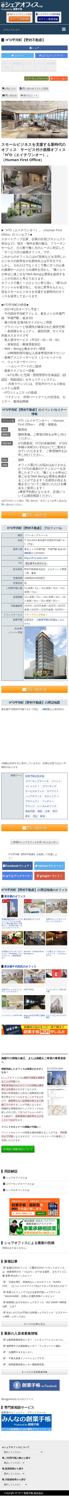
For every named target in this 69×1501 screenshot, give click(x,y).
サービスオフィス (34, 791)
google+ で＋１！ (51, 876)
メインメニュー (11, 29)
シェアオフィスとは (16, 1177)
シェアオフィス (33, 796)
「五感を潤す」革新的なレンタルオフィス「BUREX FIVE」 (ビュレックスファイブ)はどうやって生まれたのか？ (34, 1283)
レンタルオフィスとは (17, 1190)
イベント (40, 63)
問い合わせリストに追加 (35, 88)
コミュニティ (32, 786)
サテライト (53, 791)
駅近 (42, 816)
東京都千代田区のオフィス (20, 966)
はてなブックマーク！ (19, 876)
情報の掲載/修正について (19, 1149)
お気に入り (10, 88)
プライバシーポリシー (29, 1498)
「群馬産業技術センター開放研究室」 (26, 1364)
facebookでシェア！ (19, 866)
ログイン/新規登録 (19, 19)
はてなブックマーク (52, 55)
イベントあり (60, 78)
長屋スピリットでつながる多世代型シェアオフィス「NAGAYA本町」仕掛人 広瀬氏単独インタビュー (31, 1294)
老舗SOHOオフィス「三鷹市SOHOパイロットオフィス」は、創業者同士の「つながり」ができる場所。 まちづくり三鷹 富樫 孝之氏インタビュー (34, 1271)
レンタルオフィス (47, 806)
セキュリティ (52, 796)
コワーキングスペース (36, 78)
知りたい (30, 95)
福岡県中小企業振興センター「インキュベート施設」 (34, 1345)
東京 (27, 816)
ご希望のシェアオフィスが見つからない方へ (34, 842)
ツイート (19, 55)
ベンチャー (48, 801)
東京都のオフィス (15, 896)
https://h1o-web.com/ (36, 557)
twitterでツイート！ (51, 866)
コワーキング (49, 786)
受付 (55, 811)
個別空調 (30, 811)
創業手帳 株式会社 (33, 1492)
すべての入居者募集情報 (34, 1371)
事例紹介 (18, 63)
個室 (40, 811)
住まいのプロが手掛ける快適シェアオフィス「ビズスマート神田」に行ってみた (34, 1314)
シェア (35, 47)
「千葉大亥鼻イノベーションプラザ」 (26, 1358)
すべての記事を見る (34, 1324)
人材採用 (50, 63)
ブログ (28, 63)
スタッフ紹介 (7, 65)
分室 (47, 811)
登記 (35, 816)
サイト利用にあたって (57, 1498)
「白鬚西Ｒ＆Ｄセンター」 (20, 1352)
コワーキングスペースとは (20, 1183)
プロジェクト (32, 801)
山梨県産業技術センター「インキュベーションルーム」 (35, 1339)
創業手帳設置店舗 (34, 776)
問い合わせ (11, 95)
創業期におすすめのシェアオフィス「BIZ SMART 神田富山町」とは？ (34, 1304)
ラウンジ (30, 806)
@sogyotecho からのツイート (17, 1399)
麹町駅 (27, 552)
